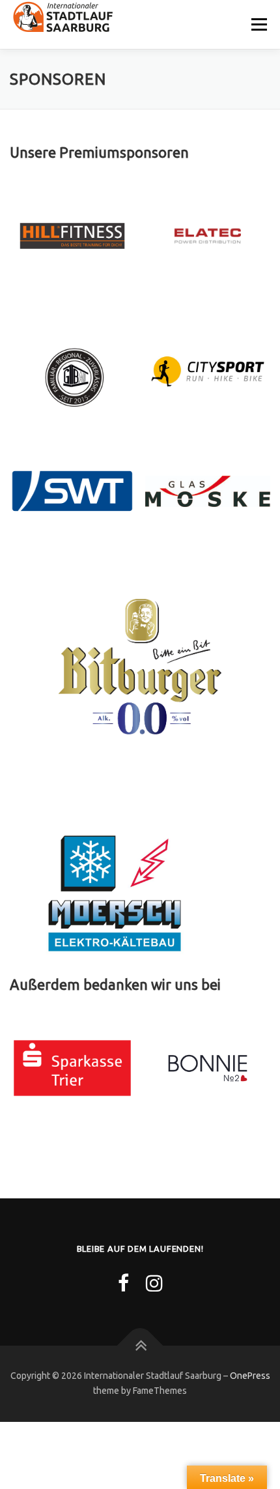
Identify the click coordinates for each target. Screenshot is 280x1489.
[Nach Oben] (140, 1345)
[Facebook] (123, 1283)
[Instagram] (154, 1283)
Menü (257, 24)
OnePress (250, 1375)
